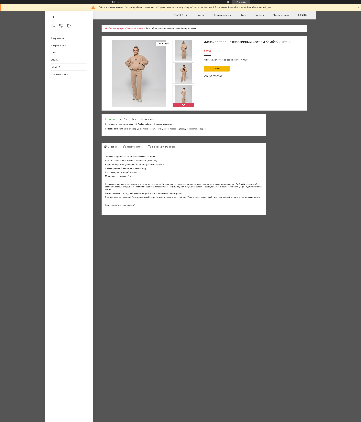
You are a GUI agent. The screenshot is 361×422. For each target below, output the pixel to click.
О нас (53, 52)
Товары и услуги (58, 45)
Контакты (259, 15)
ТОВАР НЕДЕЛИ (179, 15)
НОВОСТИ (55, 67)
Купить (216, 68)
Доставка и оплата (60, 74)
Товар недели (57, 38)
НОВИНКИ (302, 15)
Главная (200, 15)
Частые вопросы (281, 15)
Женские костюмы (135, 28)
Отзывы (54, 60)
